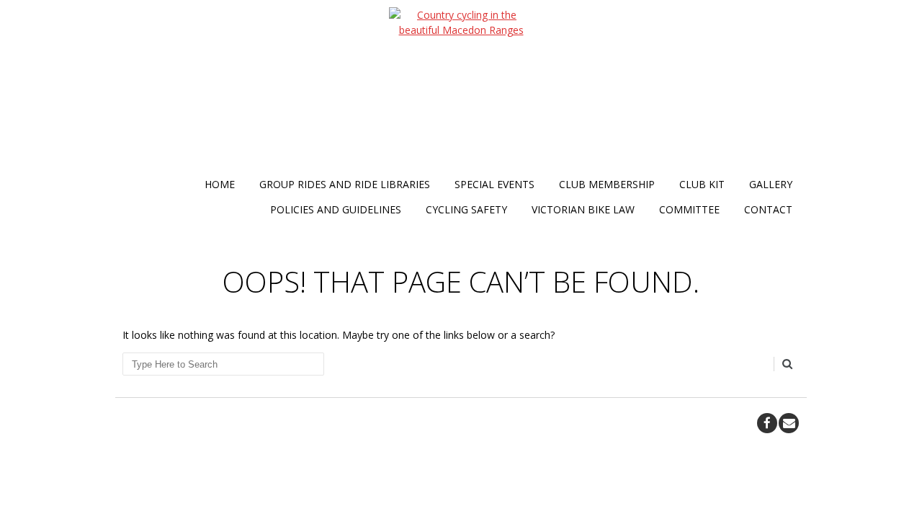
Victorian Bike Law (583, 209)
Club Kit (702, 184)
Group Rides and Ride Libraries (344, 184)
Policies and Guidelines (335, 209)
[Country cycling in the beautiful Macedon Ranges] (461, 89)
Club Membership (607, 184)
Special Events (494, 184)
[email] (789, 423)
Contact (768, 209)
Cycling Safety (466, 209)
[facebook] (767, 423)
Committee (689, 209)
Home (220, 184)
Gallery (770, 184)
